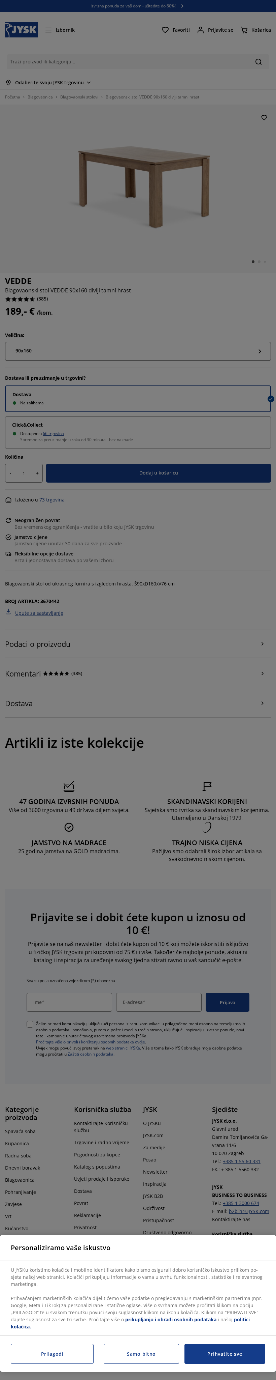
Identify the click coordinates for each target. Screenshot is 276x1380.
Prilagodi (52, 1354)
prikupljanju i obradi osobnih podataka (170, 1319)
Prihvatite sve (224, 1354)
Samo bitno (141, 1354)
